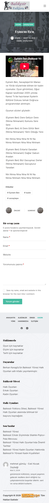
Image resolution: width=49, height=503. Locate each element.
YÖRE (13, 321)
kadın (27, 192)
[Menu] (45, 6)
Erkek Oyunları (10, 390)
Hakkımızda (23, 321)
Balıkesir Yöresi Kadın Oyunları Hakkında (24, 449)
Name (6, 237)
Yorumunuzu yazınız (13, 264)
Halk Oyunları (10, 387)
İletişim (34, 321)
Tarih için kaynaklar (13, 353)
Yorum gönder (12, 301)
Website (7, 254)
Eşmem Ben (13, 192)
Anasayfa (10, 318)
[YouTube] (27, 328)
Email (6, 246)
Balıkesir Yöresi (11, 431)
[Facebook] (22, 328)
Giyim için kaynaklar (13, 349)
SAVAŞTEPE (28, 25)
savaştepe (13, 198)
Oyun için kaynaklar (13, 345)
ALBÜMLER (22, 318)
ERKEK (32, 318)
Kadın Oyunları (10, 394)
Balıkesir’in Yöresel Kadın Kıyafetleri (21, 453)
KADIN (18, 25)
